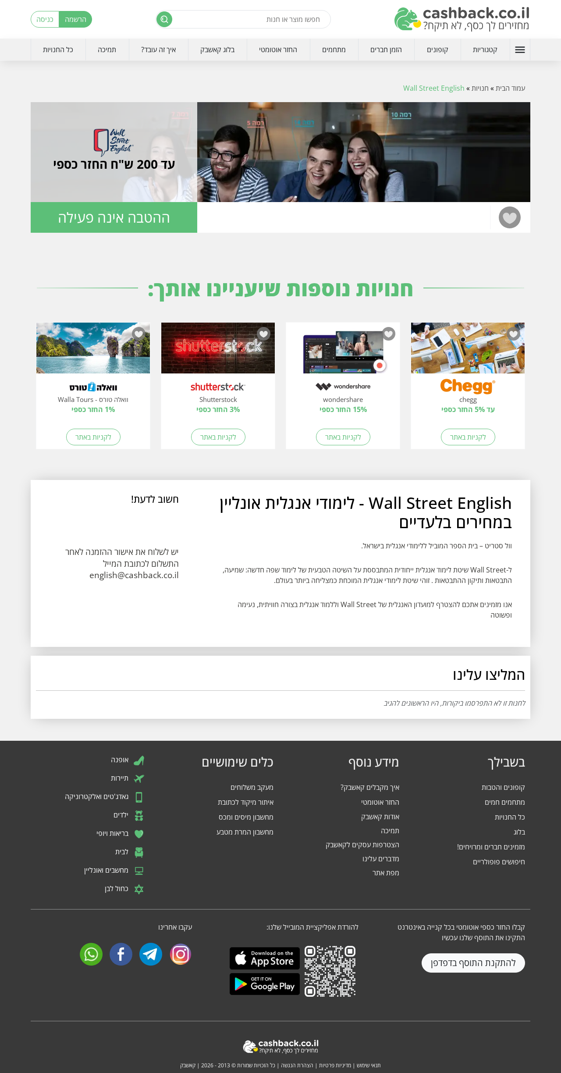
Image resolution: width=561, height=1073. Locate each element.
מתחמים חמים (505, 802)
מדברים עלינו (380, 858)
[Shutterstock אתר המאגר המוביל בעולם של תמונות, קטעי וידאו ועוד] (218, 352)
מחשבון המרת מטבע (245, 832)
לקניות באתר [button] (468, 437)
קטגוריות (485, 49)
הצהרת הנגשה (297, 1065)
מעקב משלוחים (252, 787)
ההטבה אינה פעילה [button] (114, 217)
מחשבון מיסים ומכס (246, 817)
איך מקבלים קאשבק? (370, 787)
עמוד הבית (510, 88)
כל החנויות (58, 49)
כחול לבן (117, 888)
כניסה (44, 19)
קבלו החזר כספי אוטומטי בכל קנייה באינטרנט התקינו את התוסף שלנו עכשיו (461, 932)
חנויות (480, 88)
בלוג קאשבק (217, 49)
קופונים (437, 49)
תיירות (120, 778)
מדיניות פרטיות (335, 1065)
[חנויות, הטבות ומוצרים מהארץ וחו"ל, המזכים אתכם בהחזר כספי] (462, 19)
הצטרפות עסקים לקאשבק (362, 844)
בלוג (519, 832)
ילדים (122, 815)
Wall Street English (434, 88)
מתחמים (334, 49)
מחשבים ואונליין (107, 870)
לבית (122, 851)
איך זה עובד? (158, 49)
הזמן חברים (386, 49)
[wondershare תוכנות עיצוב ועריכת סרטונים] (343, 352)
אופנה (120, 759)
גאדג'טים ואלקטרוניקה (97, 796)
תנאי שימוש (369, 1065)
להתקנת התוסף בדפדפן (473, 963)
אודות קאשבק (380, 816)
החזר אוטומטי (278, 49)
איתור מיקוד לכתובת (245, 802)
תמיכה (107, 49)
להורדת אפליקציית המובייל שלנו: (312, 927)
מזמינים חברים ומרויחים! (491, 847)
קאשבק (187, 1065)
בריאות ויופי (113, 833)
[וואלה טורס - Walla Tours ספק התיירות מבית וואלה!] (93, 352)
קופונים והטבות (503, 787)
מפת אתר (386, 873)
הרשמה (75, 19)
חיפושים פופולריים (499, 862)
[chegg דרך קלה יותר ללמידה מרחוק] (468, 352)
